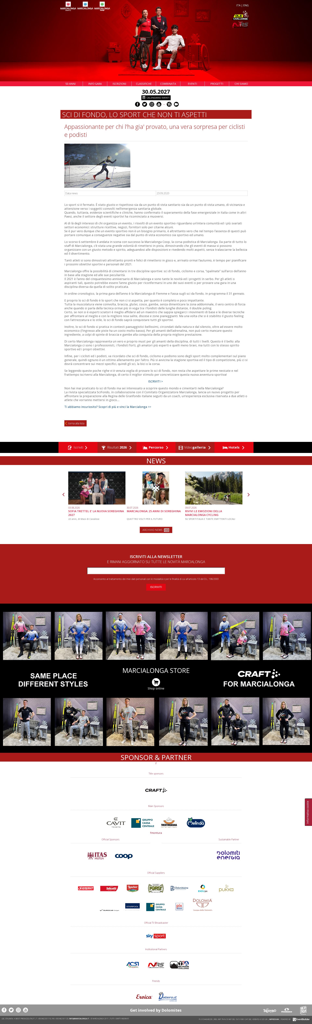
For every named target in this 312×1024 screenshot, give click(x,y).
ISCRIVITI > (156, 381)
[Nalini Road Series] (203, 24)
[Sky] (156, 940)
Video (194, 447)
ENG (246, 5)
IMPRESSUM (274, 1019)
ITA (238, 5)
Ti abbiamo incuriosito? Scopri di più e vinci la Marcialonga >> (107, 407)
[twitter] (144, 104)
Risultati (116, 447)
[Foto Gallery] (169, 104)
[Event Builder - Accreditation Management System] (300, 1019)
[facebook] (137, 104)
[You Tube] (158, 104)
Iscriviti (78, 447)
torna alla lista (76, 423)
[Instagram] (151, 104)
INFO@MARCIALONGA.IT (79, 1018)
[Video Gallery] (176, 104)
